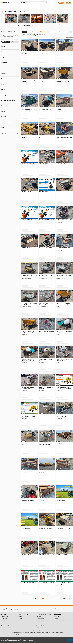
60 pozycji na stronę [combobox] (66, 598)
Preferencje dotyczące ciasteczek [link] (57, 632)
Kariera (2, 622)
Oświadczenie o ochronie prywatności (16, 632)
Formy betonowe (59, 52)
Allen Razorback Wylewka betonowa (46, 331)
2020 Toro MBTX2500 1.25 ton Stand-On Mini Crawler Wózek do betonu (46, 305)
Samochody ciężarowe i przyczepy (42, 620)
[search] (17, 133)
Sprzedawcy (21, 618)
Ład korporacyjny (4, 618)
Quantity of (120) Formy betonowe (46, 80)
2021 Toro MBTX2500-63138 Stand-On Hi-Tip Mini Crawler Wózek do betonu (29, 305)
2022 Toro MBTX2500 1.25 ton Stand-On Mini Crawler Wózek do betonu (46, 277)
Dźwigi (37, 627)
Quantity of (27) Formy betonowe (46, 498)
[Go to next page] (57, 599)
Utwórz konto (68, 2)
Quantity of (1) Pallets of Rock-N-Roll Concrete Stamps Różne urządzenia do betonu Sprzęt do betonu (63, 137)
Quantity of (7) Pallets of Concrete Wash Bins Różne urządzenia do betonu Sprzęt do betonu (63, 193)
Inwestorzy (3, 620)
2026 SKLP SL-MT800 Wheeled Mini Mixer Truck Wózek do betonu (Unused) (64, 333)
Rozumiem (69, 639)
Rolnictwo (38, 622)
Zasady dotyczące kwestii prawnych (29, 632)
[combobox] (60, 32)
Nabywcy (20, 616)
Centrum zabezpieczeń (5, 625)
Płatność (20, 623)
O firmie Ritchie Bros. (4, 616)
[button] (11, 20)
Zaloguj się (61, 2)
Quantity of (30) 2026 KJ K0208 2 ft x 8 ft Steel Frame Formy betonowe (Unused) (47, 584)
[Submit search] (47, 2)
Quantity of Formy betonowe (45, 52)
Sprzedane (14, 41)
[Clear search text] (45, 2)
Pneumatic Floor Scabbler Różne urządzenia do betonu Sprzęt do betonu (63, 249)
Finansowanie (21, 620)
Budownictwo (38, 616)
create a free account (14, 602)
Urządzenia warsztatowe (40, 618)
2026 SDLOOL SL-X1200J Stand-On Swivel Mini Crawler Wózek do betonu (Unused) (64, 81)
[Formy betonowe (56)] (62, 26)
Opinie (55, 622)
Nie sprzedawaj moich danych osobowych (43, 632)
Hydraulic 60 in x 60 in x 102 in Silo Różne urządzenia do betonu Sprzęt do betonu (29, 109)
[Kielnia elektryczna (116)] (11, 26)
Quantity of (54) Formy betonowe (63, 443)
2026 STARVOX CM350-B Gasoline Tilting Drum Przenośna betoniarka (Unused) (63, 388)
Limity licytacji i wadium (22, 622)
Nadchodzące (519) (6, 41)
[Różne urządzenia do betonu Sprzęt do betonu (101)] (24, 28)
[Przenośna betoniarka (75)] (37, 27)
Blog (2, 623)
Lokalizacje (56, 618)
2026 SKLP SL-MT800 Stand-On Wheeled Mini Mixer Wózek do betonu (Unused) (29, 361)
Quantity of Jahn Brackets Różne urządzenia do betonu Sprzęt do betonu (28, 249)
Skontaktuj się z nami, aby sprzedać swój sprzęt (61, 620)
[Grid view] (70, 32)
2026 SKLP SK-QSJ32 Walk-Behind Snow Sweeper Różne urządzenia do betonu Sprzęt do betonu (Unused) (29, 165)
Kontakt (68, 608)
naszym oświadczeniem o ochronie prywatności (18, 640)
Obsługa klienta (56, 616)
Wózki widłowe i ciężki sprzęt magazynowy (43, 625)
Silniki (37, 623)
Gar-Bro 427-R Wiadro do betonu (46, 415)
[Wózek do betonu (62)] (50, 26)
